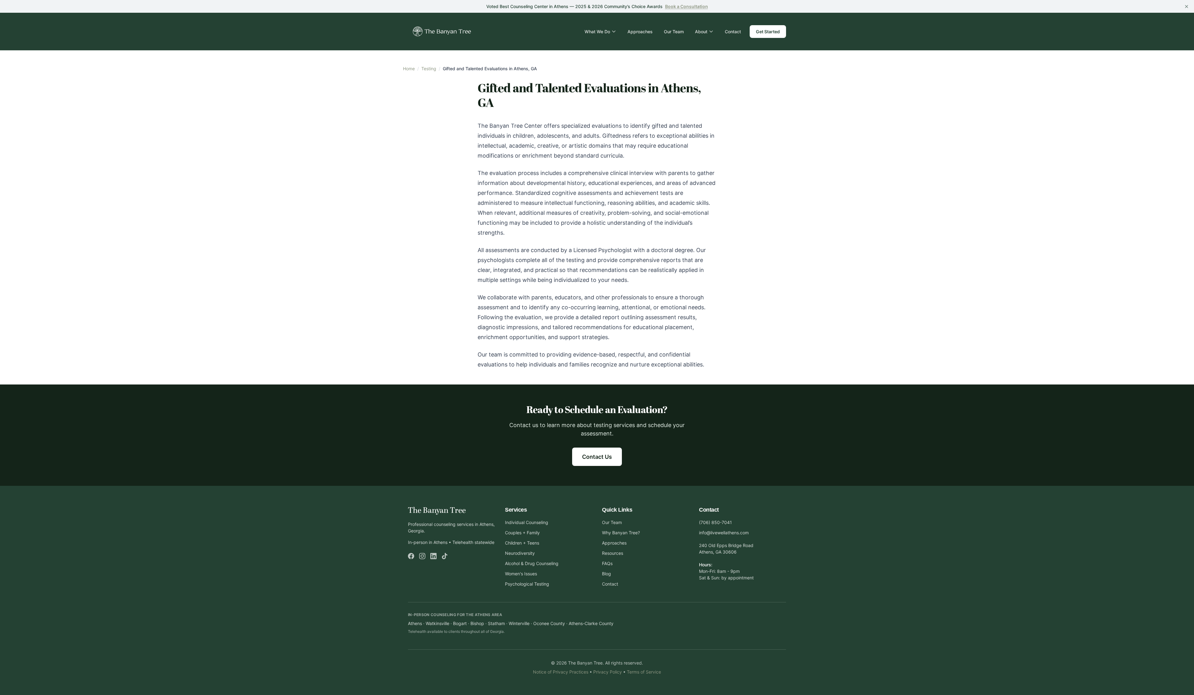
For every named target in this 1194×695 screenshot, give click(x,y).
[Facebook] (411, 556)
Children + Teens (522, 542)
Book (686, 6)
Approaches (640, 31)
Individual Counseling (526, 522)
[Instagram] (422, 556)
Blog (606, 573)
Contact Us (597, 456)
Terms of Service (644, 671)
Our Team (674, 31)
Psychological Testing (527, 584)
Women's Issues (521, 573)
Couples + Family (522, 532)
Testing (428, 68)
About (701, 31)
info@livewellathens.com (724, 532)
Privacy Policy (607, 671)
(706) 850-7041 (715, 522)
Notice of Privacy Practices (560, 671)
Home (409, 68)
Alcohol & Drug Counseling (531, 563)
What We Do (597, 31)
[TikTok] (445, 556)
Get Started (768, 31)
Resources (612, 553)
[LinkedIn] (433, 556)
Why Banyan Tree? (621, 532)
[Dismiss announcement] (1187, 7)
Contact (733, 31)
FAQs (607, 563)
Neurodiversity (520, 553)
